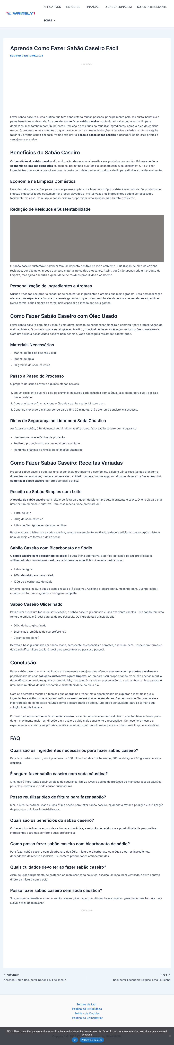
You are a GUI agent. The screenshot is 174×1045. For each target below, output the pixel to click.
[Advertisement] (87, 89)
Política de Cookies (87, 1013)
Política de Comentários (87, 1017)
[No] (169, 1036)
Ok (74, 1040)
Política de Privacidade (87, 1008)
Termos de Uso (86, 1004)
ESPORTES (73, 7)
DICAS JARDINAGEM (118, 7)
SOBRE (48, 20)
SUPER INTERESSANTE (152, 7)
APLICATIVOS (52, 7)
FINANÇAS (92, 7)
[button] (54, 20)
